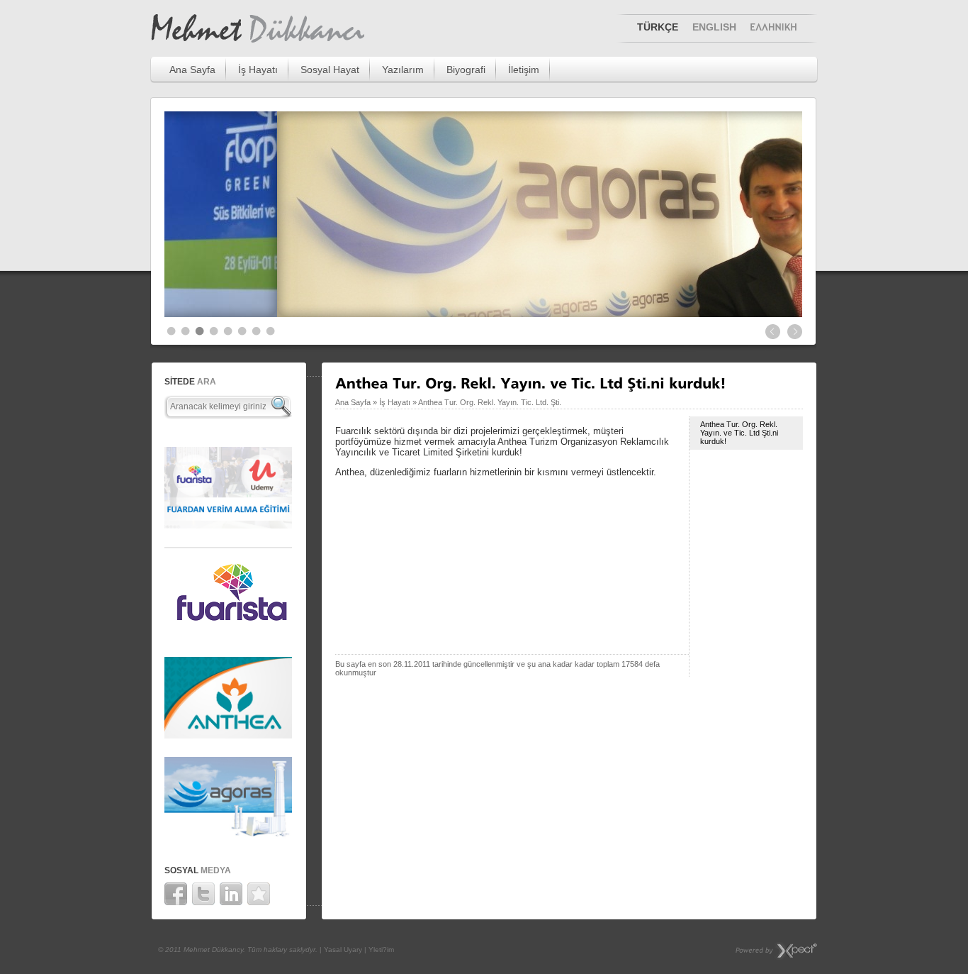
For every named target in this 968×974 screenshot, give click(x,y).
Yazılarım (403, 69)
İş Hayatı (258, 69)
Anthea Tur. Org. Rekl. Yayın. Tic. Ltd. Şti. (489, 402)
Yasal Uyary (343, 949)
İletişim (523, 69)
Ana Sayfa (192, 69)
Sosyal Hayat (329, 69)
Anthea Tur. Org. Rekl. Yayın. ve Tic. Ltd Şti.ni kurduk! (739, 433)
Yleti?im (381, 949)
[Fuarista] (228, 629)
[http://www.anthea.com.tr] (228, 735)
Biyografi (465, 69)
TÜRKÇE (657, 27)
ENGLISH (714, 27)
